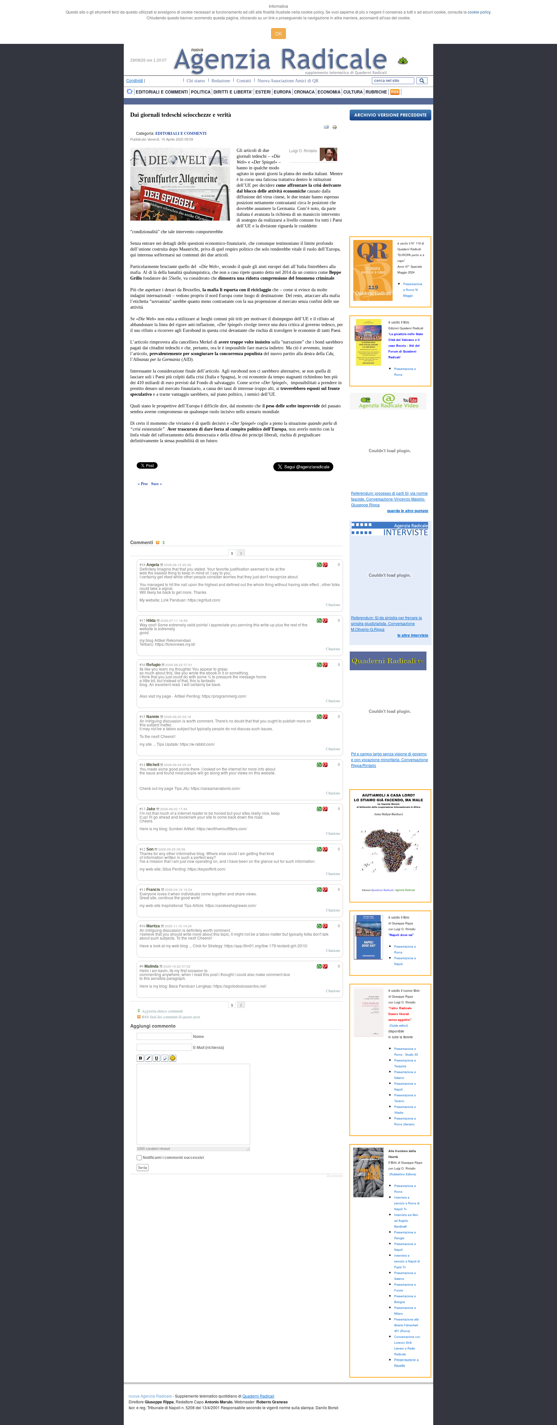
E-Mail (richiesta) (208, 1047)
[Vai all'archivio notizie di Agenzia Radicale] (390, 119)
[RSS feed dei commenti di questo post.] (158, 542)
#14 (142, 764)
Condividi (134, 80)
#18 (142, 564)
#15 (142, 716)
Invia (142, 1167)
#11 (142, 889)
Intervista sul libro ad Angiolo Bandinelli (406, 1221)
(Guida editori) (398, 1025)
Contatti (244, 80)
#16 (142, 664)
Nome (198, 1036)
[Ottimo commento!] (319, 565)
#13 (142, 808)
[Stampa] (334, 128)
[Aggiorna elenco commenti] (164, 542)
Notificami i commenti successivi (173, 1157)
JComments (335, 1176)
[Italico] (148, 1058)
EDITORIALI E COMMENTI (181, 133)
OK (278, 33)
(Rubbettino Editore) (402, 1174)
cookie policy (479, 12)
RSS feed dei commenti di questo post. (171, 1016)
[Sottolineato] (156, 1058)
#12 (142, 849)
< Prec (143, 483)
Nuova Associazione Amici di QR (288, 80)
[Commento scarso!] (325, 565)
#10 (142, 925)
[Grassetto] (140, 1058)
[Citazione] (164, 1058)
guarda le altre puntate (407, 510)
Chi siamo (196, 80)
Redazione (220, 80)
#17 (142, 620)
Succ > (156, 483)
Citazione (333, 604)
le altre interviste (412, 635)
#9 (141, 966)
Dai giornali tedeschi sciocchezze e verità (180, 114)
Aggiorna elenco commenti (162, 1010)
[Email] (326, 128)
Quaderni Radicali (258, 1396)
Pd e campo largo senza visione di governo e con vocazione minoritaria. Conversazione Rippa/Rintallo (389, 759)
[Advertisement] (236, 498)
